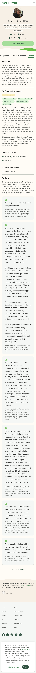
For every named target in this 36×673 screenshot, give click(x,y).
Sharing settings (13, 667)
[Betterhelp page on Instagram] (8, 634)
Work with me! (18, 44)
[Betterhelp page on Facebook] (4, 634)
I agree (25, 667)
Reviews (31, 56)
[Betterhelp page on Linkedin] (21, 634)
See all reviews (18, 569)
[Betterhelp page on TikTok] (12, 634)
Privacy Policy (26, 649)
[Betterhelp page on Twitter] (17, 634)
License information (19, 56)
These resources (25, 585)
